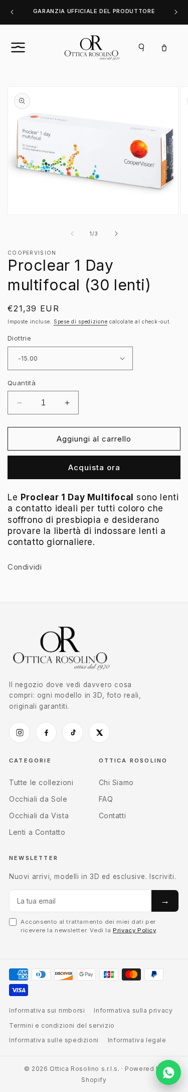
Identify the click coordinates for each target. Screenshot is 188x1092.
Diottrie (19, 338)
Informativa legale (137, 1040)
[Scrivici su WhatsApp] (168, 1072)
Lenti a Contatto (37, 832)
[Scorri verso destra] (116, 234)
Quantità (22, 383)
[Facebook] (46, 732)
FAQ (106, 799)
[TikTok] (72, 732)
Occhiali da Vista (39, 815)
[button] (29, 47)
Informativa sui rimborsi (47, 1010)
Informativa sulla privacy (133, 1010)
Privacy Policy (134, 930)
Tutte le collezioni (41, 782)
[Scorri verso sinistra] (72, 234)
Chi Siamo (116, 782)
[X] (99, 732)
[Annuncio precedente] (12, 12)
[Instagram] (19, 732)
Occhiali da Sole (38, 799)
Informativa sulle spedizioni (54, 1040)
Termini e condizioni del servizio (62, 1025)
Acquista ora (94, 467)
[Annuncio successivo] (176, 12)
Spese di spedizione (80, 321)
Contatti (112, 815)
